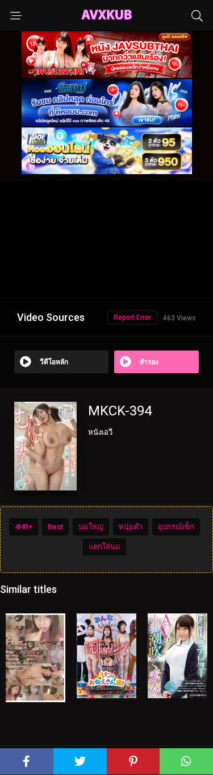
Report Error (132, 317)
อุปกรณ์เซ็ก (176, 526)
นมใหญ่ (90, 526)
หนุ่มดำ (131, 526)
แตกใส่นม (104, 546)
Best (55, 526)
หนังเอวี (100, 432)
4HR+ (23, 526)
